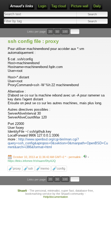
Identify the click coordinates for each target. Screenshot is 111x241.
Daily (97, 6)
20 (50, 31)
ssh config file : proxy (33, 41)
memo (45, 168)
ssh (30, 168)
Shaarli (22, 190)
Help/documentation (55, 196)
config (61, 168)
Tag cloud (58, 6)
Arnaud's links (21, 6)
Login (42, 6)
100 (65, 31)
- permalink (47, 157)
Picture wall (79, 6)
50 (57, 31)
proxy (17, 168)
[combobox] (29, 21)
